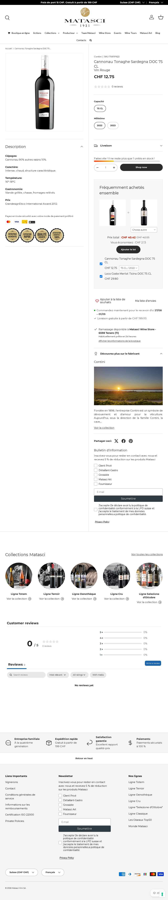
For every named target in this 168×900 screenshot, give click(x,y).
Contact (10, 788)
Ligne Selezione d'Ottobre (149, 595)
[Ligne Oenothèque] (84, 576)
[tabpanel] (84, 696)
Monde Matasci (138, 826)
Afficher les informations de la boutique (120, 341)
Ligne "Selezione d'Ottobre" (145, 807)
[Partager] (123, 441)
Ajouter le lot (128, 249)
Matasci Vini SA (19, 888)
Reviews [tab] (16, 664)
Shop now (141, 167)
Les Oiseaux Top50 (140, 819)
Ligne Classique (138, 813)
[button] (160, 17)
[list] (44, 92)
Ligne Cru (116, 593)
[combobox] (144, 229)
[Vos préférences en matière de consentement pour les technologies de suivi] (162, 894)
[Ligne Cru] (116, 576)
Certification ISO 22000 (19, 814)
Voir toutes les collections (147, 554)
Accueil (8, 49)
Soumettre (128, 498)
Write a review (153, 663)
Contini (98, 56)
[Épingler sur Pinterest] (130, 441)
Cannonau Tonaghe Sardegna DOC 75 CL (33, 49)
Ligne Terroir (51, 593)
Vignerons (11, 782)
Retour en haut (84, 758)
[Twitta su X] (116, 441)
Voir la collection (104, 427)
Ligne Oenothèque (84, 593)
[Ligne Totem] (18, 576)
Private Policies (14, 821)
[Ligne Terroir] (51, 576)
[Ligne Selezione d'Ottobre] (149, 576)
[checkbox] (98, 675)
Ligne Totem (19, 593)
